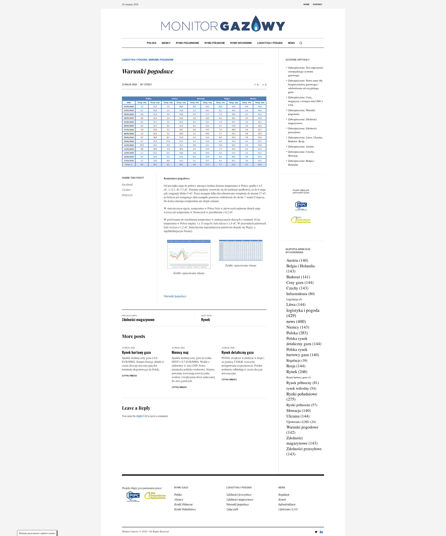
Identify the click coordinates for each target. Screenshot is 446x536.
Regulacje (296, 360)
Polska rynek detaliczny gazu (303, 341)
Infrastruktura (300, 293)
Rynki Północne (183, 504)
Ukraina (298, 416)
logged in (141, 416)
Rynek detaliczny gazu (238, 352)
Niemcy (297, 327)
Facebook (127, 184)
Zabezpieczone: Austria (301, 146)
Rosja (295, 365)
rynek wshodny (301, 388)
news (296, 321)
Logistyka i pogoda (134, 59)
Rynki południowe (301, 396)
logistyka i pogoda (302, 312)
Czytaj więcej (129, 376)
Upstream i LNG (301, 421)
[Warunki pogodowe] (194, 131)
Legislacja (294, 299)
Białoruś (298, 276)
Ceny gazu (300, 282)
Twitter (126, 190)
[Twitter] (316, 532)
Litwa (296, 304)
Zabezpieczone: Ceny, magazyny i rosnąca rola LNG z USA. (305, 101)
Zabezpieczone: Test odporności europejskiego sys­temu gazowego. (305, 71)
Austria (297, 260)
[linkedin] (321, 532)
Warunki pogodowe (161, 59)
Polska (297, 332)
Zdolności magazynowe (138, 319)
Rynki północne (301, 404)
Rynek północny (302, 382)
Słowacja (298, 410)
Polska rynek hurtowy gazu (302, 352)
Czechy (297, 288)
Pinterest (127, 195)
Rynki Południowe (185, 509)
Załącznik (232, 509)
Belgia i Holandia (300, 268)
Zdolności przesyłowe (304, 451)
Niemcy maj (180, 352)
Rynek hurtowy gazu (136, 352)
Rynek (205, 319)
